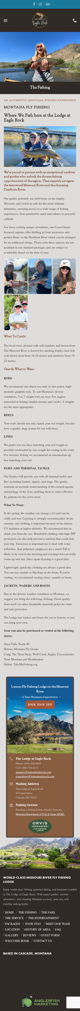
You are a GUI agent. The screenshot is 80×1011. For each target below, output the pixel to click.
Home (9, 912)
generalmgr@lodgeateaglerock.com (35, 776)
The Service (14, 918)
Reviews (29, 935)
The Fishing (27, 912)
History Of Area (37, 929)
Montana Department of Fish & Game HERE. (40, 814)
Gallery (11, 935)
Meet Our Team (58, 924)
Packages (12, 924)
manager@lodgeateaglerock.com (33, 772)
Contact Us (43, 941)
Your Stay (33, 924)
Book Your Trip (40, 704)
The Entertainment (43, 918)
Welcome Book (17, 941)
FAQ (58, 929)
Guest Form (50, 935)
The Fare (48, 912)
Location (12, 929)
